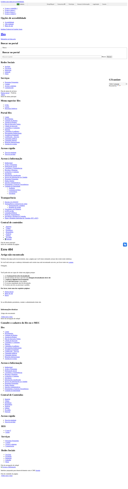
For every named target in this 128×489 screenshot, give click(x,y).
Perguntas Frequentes (11, 82)
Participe (71, 4)
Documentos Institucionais (13, 133)
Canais (104, 4)
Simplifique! (50, 4)
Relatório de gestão (15, 207)
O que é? (8, 430)
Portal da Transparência (12, 214)
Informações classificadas (13, 175)
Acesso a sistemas (10, 86)
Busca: (104, 57)
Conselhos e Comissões (12, 128)
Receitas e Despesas (11, 170)
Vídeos (8, 228)
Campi (7, 117)
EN (112, 87)
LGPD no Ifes (9, 211)
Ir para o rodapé (10, 14)
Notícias (8, 234)
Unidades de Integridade (12, 186)
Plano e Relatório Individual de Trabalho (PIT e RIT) (21, 218)
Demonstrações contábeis (17, 205)
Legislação (96, 4)
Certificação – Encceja (12, 137)
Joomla (38, 470)
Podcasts (9, 239)
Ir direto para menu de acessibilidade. (12, 2)
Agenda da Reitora (11, 122)
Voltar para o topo (6, 317)
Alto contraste (9, 24)
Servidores (8, 174)
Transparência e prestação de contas (16, 204)
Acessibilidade (9, 22)
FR (115, 87)
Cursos (7, 107)
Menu (3, 95)
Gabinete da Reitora (11, 120)
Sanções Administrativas (12, 183)
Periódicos (9, 230)
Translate (124, 86)
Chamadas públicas (11, 138)
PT (110, 87)
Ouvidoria (12, 193)
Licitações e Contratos (12, 172)
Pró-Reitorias (9, 119)
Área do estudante (10, 152)
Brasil (22, 4)
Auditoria (12, 188)
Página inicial (5, 93)
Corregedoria (13, 192)
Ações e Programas (11, 165)
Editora (8, 235)
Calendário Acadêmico (12, 131)
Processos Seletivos (11, 108)
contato (71, 262)
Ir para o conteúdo (11, 8)
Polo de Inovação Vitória (12, 124)
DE (117, 87)
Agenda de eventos (11, 144)
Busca (7, 295)
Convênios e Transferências (13, 168)
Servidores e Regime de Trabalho (15, 216)
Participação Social (11, 166)
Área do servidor (10, 154)
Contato (7, 84)
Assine (7, 432)
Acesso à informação (83, 4)
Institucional (8, 163)
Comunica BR (61, 4)
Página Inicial (9, 292)
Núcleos (7, 129)
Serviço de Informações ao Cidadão (16, 177)
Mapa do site (9, 26)
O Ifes (7, 105)
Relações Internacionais (12, 142)
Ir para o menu (10, 10)
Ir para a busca (10, 12)
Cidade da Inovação (11, 126)
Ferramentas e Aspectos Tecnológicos (16, 184)
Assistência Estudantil (12, 135)
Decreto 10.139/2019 (11, 202)
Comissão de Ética (14, 190)
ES (120, 87)
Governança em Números (13, 209)
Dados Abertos (9, 181)
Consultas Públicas (11, 213)
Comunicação (9, 88)
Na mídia (9, 237)
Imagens (8, 226)
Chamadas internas (11, 140)
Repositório (9, 232)
